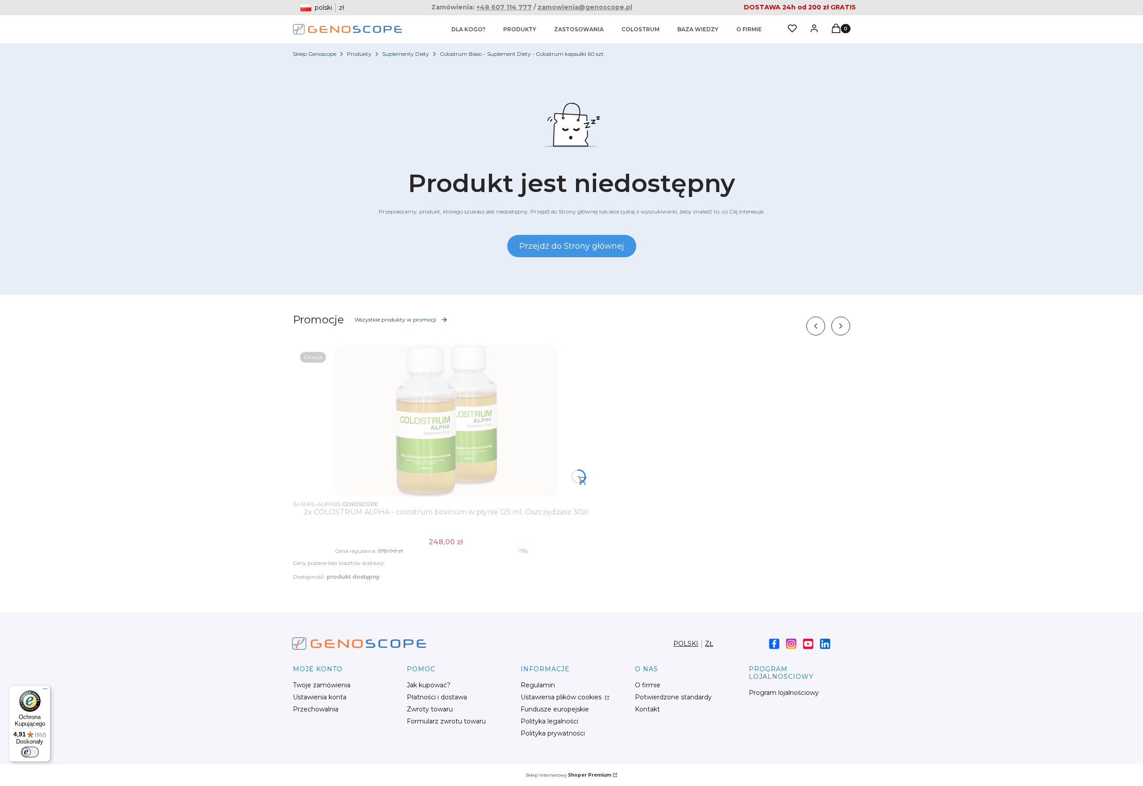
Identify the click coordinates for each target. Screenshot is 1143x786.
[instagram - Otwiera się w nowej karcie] (791, 643)
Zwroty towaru (430, 709)
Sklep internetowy (568, 775)
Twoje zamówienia (321, 685)
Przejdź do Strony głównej (571, 246)
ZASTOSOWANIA (579, 29)
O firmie (647, 685)
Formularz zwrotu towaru (446, 721)
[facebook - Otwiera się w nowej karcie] (774, 643)
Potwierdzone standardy (673, 697)
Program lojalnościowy (784, 693)
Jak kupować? (429, 685)
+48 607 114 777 (504, 7)
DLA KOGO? (468, 29)
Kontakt (647, 709)
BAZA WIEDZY (697, 29)
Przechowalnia (315, 709)
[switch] (30, 752)
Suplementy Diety (405, 53)
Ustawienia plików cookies (562, 697)
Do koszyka (583, 480)
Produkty (359, 53)
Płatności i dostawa (437, 697)
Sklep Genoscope (314, 53)
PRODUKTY (519, 29)
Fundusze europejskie (555, 709)
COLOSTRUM (640, 29)
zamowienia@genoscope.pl (585, 7)
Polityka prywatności (553, 733)
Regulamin (538, 685)
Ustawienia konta (319, 697)
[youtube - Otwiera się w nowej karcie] (808, 643)
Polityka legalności (549, 721)
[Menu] (45, 691)
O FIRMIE (749, 29)
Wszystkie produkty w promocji (395, 319)
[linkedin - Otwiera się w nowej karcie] (825, 643)
